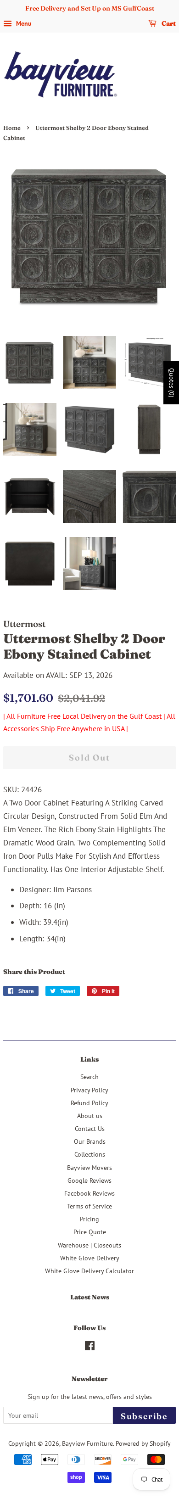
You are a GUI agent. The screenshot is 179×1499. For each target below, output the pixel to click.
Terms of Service (89, 1206)
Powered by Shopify (143, 1443)
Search (89, 1076)
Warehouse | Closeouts (89, 1245)
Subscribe (144, 1416)
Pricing (89, 1218)
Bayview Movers (89, 1167)
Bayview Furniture (87, 1443)
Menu (23, 23)
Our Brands (90, 1141)
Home (12, 127)
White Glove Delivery (89, 1257)
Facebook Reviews (89, 1193)
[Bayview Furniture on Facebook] (89, 1347)
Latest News (89, 1297)
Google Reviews (89, 1180)
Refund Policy (89, 1102)
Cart (168, 23)
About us (89, 1115)
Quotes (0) (172, 382)
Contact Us (90, 1128)
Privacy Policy (89, 1089)
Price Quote (89, 1231)
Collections (89, 1154)
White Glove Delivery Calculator (89, 1270)
